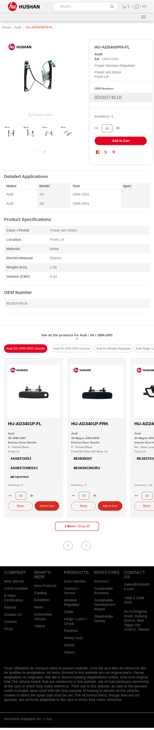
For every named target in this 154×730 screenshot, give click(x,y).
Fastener (71, 631)
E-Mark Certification (13, 598)
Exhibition (42, 600)
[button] (97, 152)
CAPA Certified (16, 589)
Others (69, 652)
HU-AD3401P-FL (25, 423)
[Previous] (68, 545)
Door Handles (75, 581)
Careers (10, 622)
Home (6, 27)
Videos (39, 626)
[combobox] (82, 6)
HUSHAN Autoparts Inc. (23, 719)
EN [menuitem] (144, 6)
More (20, 506)
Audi (17, 27)
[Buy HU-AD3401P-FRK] (96, 391)
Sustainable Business (103, 591)
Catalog (40, 593)
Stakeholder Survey (103, 618)
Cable (68, 612)
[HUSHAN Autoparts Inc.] (24, 6)
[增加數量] (117, 128)
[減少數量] (96, 128)
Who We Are (14, 581)
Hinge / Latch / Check (75, 621)
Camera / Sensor (71, 591)
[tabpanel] (77, 243)
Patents (10, 607)
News (38, 607)
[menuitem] (126, 6)
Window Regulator (72, 602)
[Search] (112, 6)
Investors (101, 581)
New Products (45, 586)
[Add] (31, 495)
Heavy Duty (73, 638)
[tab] (25, 349)
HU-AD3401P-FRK (89, 423)
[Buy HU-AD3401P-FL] (33, 391)
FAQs (8, 629)
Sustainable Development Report (104, 604)
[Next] (44, 151)
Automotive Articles (43, 616)
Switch (69, 645)
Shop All (77, 526)
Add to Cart (121, 140)
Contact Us (13, 615)
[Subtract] (10, 495)
